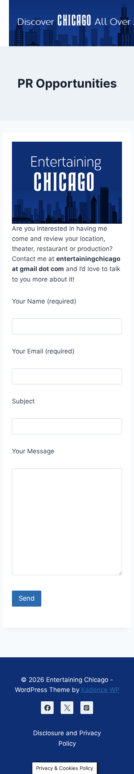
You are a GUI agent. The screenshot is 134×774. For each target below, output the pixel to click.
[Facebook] (47, 707)
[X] (67, 707)
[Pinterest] (86, 707)
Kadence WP (100, 689)
